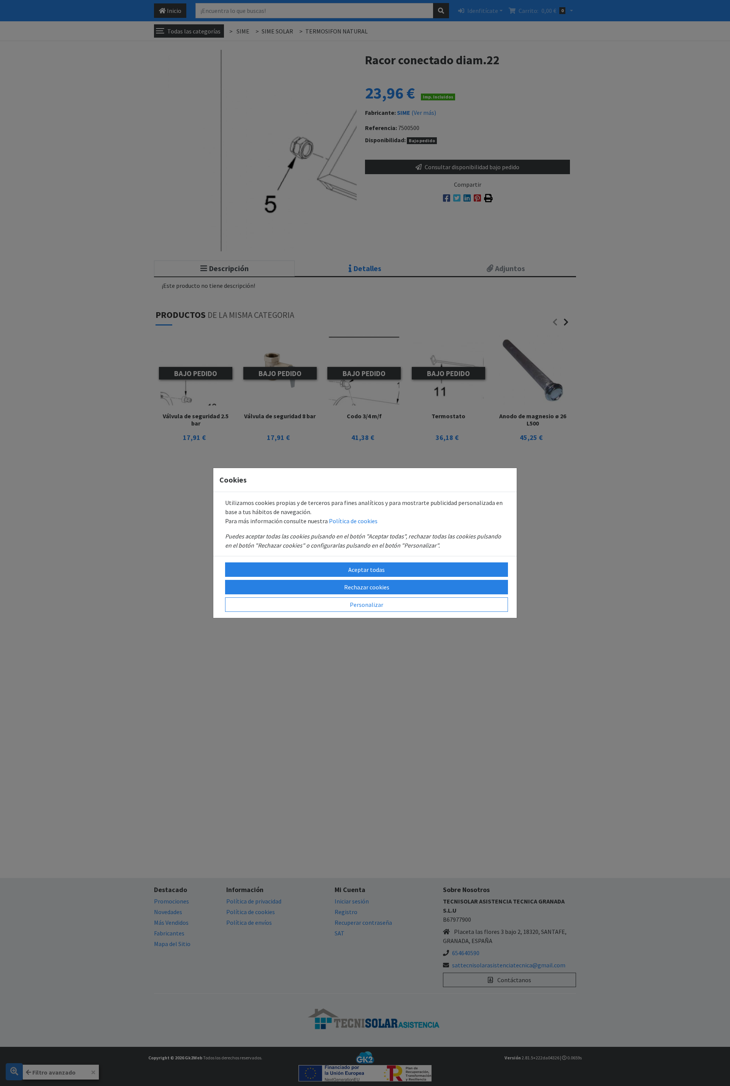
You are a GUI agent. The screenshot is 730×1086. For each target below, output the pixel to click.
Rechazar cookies (366, 587)
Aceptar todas (366, 569)
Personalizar (366, 604)
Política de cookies (353, 521)
